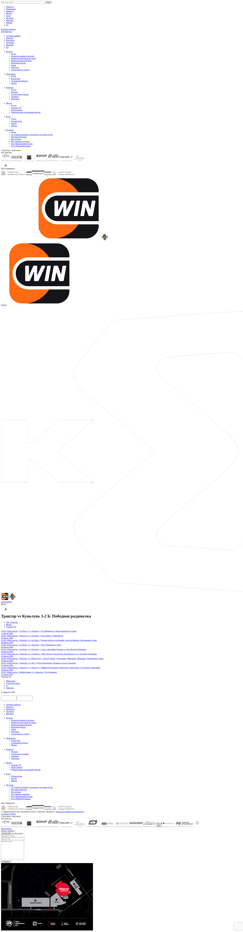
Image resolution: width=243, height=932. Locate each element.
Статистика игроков (20, 94)
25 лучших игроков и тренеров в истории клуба (32, 135)
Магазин (10, 20)
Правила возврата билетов (22, 56)
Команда (10, 11)
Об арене (10, 43)
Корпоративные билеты (21, 61)
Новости (10, 7)
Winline (9, 23)
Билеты (9, 52)
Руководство (16, 121)
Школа (14, 126)
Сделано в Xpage (8, 814)
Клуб (8, 16)
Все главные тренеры (20, 141)
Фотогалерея (16, 110)
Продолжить (6, 829)
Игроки (14, 92)
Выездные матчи (18, 63)
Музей (14, 123)
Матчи (14, 83)
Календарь (15, 79)
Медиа (9, 14)
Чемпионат (11, 9)
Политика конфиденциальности (70, 812)
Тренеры (15, 97)
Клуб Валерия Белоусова (22, 144)
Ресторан (15, 67)
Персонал (15, 99)
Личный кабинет (13, 36)
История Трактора (19, 137)
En (7, 25)
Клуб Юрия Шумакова (21, 146)
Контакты (10, 40)
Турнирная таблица (19, 81)
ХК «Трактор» (12, 622)
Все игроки (16, 139)
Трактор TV (16, 108)
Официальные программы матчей (25, 112)
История (9, 18)
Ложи (13, 65)
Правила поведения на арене (23, 58)
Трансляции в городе (20, 70)
